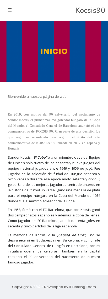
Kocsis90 (90, 10)
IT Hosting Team (82, 286)
